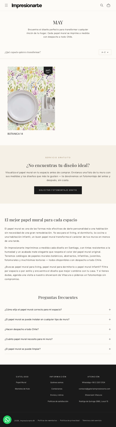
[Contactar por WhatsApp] (7, 419)
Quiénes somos (56, 382)
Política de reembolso (47, 420)
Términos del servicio (92, 420)
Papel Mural (21, 382)
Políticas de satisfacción (58, 401)
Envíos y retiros (56, 395)
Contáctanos (56, 389)
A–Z (104, 52)
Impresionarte (26, 421)
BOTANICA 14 (15, 133)
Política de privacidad (69, 420)
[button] (6, 5)
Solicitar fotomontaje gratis (58, 190)
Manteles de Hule (22, 389)
